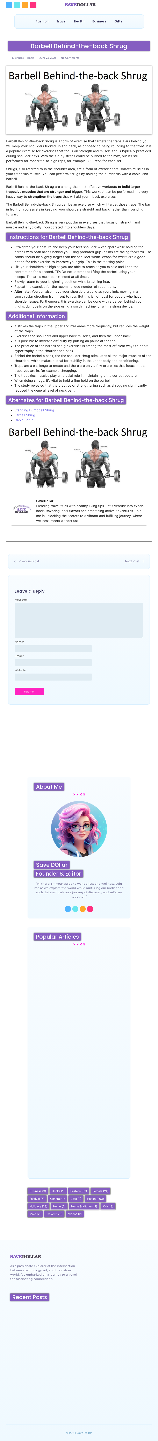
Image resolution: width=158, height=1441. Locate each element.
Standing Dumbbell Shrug (34, 410)
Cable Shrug (24, 420)
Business (99, 21)
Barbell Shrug (24, 415)
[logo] (25, 1256)
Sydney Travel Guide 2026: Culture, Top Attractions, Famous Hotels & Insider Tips (75, 1005)
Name (19, 642)
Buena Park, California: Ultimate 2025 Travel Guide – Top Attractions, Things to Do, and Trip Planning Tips (76, 1153)
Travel (61, 21)
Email (19, 656)
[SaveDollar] (80, 4)
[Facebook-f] (68, 909)
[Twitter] (17, 5)
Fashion (42, 21)
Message (21, 599)
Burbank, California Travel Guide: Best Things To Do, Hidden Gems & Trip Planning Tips (76, 1078)
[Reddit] (25, 5)
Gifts (118, 21)
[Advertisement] (79, 744)
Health (79, 21)
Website (20, 670)
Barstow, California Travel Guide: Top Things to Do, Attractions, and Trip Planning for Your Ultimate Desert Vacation (42, 1400)
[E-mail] (14, 534)
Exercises (18, 57)
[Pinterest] (33, 5)
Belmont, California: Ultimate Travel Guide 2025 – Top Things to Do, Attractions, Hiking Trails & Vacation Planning (42, 1347)
